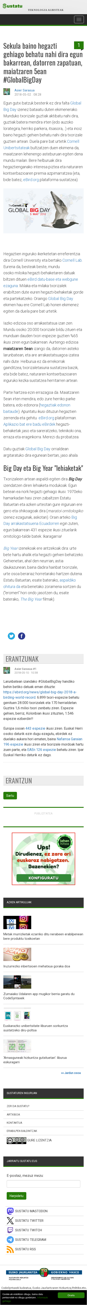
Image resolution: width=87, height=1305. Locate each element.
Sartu (10, 795)
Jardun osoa (72, 1073)
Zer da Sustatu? (18, 1106)
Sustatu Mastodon (31, 1211)
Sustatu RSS (25, 1249)
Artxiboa (13, 1114)
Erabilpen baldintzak (22, 1131)
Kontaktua (14, 1122)
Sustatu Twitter (29, 1221)
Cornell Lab (72, 260)
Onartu (71, 1295)
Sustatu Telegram (30, 1240)
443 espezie (35, 728)
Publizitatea (43, 813)
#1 (34, 669)
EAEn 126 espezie (41, 750)
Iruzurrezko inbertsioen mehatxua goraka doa (36, 966)
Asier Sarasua (24, 90)
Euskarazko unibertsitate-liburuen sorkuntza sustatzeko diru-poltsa (35, 1028)
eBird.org (31, 179)
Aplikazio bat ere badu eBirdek (29, 424)
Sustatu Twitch (28, 1230)
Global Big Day (60, 298)
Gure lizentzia (39, 1141)
